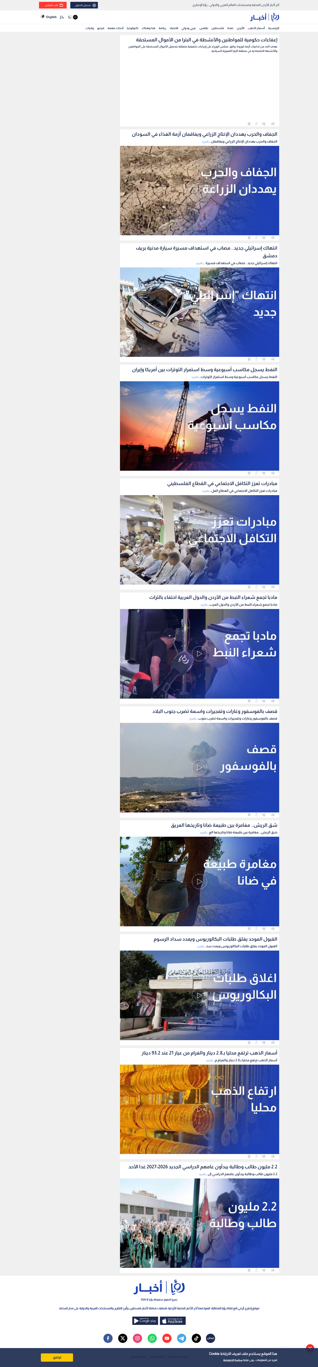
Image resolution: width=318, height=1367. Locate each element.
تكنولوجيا (132, 28)
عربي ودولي (188, 28)
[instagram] (137, 1338)
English (51, 17)
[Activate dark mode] (72, 17)
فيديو (100, 28)
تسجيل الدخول (83, 5)
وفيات (90, 28)
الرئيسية (273, 28)
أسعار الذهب (256, 28)
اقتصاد (173, 28)
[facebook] (108, 1338)
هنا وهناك (148, 28)
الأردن (240, 28)
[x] (122, 1338)
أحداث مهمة (115, 28)
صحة (230, 28)
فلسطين (217, 28)
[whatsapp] (152, 1338)
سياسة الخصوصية (233, 1360)
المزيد (205, 141)
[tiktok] (196, 1338)
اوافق (57, 1357)
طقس (203, 28)
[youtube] (167, 1338)
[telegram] (181, 1338)
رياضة (162, 28)
